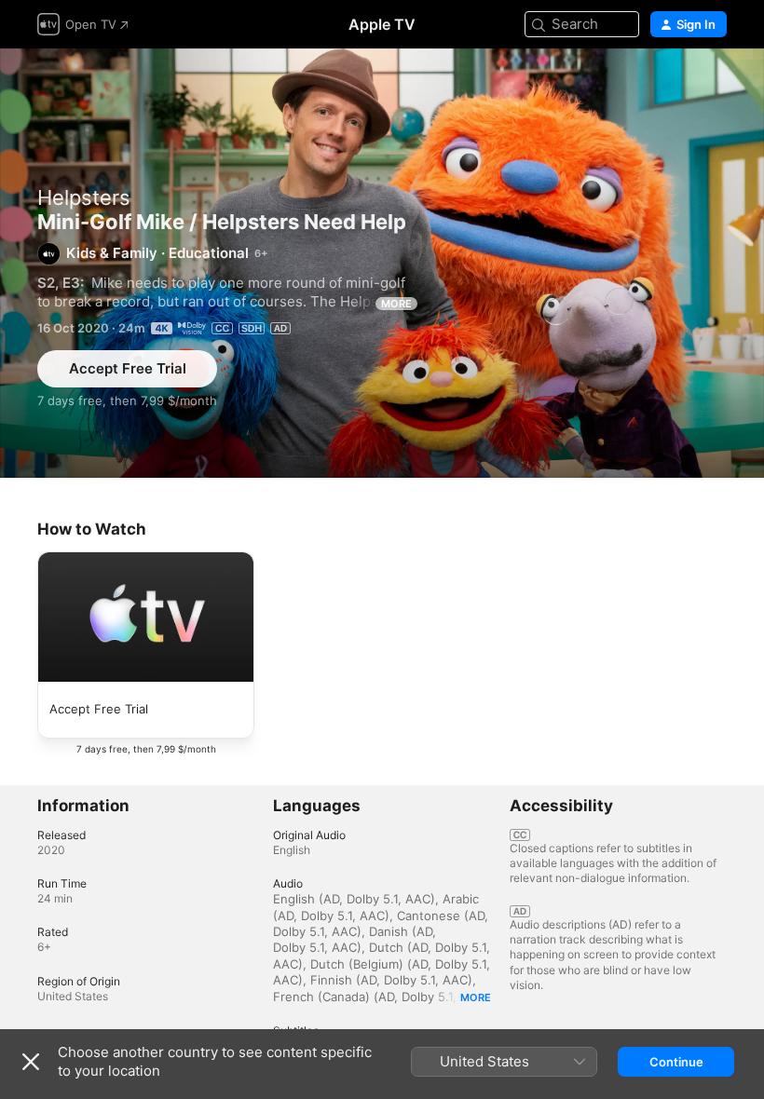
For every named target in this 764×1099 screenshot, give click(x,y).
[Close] (30, 1061)
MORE (396, 303)
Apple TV (382, 24)
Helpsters (83, 197)
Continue (676, 1061)
